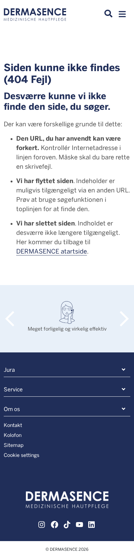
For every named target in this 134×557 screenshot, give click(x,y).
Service (13, 389)
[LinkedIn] (92, 523)
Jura (9, 369)
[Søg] (108, 13)
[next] (121, 312)
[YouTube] (79, 523)
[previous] (12, 312)
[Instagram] (42, 523)
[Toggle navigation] (122, 16)
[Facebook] (54, 523)
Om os (12, 409)
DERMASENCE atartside (51, 251)
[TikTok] (67, 523)
